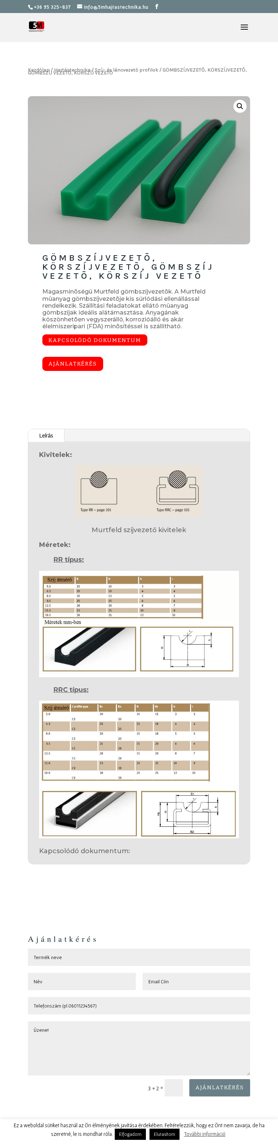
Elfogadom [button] (130, 1134)
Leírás (46, 435)
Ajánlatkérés (73, 363)
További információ (205, 1134)
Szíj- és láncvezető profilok (126, 70)
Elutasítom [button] (164, 1134)
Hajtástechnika (72, 70)
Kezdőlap (39, 70)
